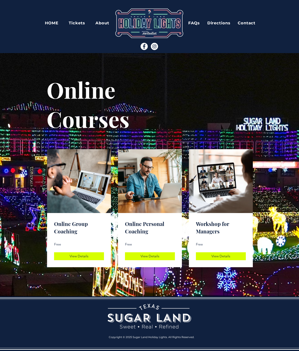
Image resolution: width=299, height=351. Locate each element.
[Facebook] (144, 46)
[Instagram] (154, 46)
